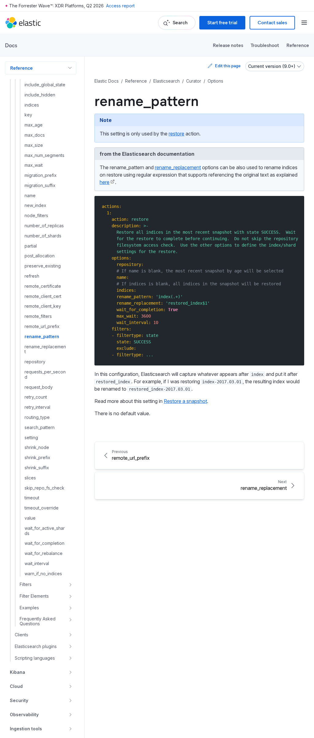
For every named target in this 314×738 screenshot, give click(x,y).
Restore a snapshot (185, 401)
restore (176, 134)
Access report (120, 5)
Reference (297, 45)
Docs (11, 45)
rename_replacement (178, 167)
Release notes (228, 45)
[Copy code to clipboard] (295, 206)
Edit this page (227, 65)
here (104, 182)
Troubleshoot (265, 45)
